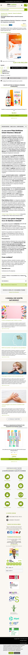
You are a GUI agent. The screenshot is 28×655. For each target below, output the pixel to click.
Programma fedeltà (7, 507)
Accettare (11, 653)
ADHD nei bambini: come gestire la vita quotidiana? (14, 347)
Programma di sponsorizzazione (21, 498)
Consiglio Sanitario (14, 419)
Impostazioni (17, 653)
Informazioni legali (23, 643)
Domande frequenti (20, 489)
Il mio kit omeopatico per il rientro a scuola (12, 320)
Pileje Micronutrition (4, 25)
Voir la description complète (6, 32)
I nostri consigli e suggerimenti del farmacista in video (14, 276)
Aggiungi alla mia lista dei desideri (8, 61)
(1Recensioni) (24, 26)
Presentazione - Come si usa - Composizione (13, 126)
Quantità (2, 65)
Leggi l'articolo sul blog (5, 328)
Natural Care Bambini (17, 13)
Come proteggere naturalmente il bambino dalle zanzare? (13, 405)
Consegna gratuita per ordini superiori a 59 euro (14, 1)
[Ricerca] (25, 9)
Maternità (10, 13)
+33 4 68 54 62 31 (14, 544)
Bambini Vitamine (4, 15)
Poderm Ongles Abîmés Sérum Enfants (11, 214)
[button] (1, 5)
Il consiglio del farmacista (10, 284)
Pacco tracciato (7, 480)
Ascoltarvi (21, 480)
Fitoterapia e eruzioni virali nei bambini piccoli (12, 376)
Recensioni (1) (5, 281)
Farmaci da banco (20, 507)
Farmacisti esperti (7, 489)
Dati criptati (7, 498)
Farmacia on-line (4, 13)
